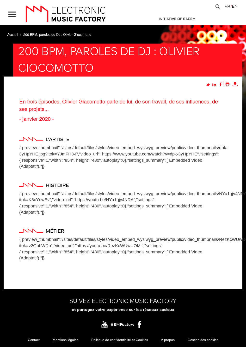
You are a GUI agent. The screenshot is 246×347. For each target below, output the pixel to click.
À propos (168, 340)
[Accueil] (65, 14)
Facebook (139, 325)
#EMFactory (122, 324)
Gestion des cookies (203, 340)
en (235, 6)
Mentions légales (65, 340)
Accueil (12, 34)
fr (227, 6)
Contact (34, 340)
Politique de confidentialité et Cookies (119, 340)
